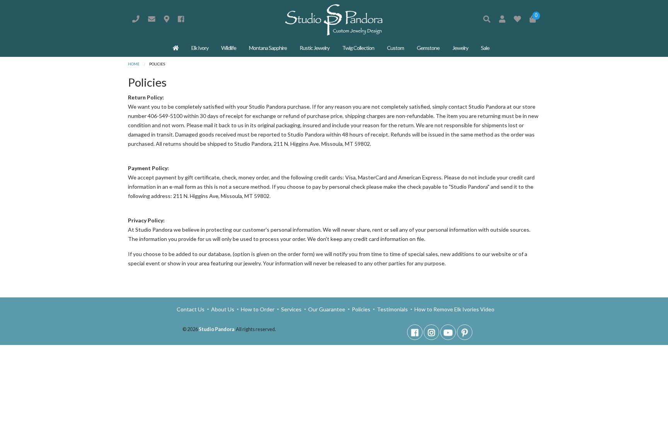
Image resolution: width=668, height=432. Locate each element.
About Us (222, 309)
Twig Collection (358, 47)
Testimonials (392, 309)
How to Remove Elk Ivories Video (453, 309)
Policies (361, 309)
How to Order (258, 309)
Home (134, 64)
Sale (485, 47)
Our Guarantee (326, 309)
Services (291, 309)
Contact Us (191, 309)
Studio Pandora (216, 329)
